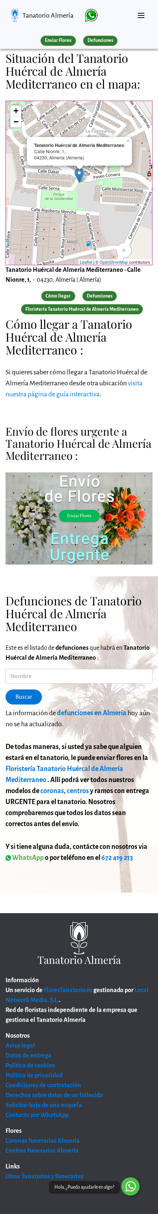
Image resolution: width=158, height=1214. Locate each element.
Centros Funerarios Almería (42, 1151)
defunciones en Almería (91, 713)
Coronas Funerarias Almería (43, 1141)
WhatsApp (27, 857)
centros (78, 791)
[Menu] (141, 12)
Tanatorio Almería (47, 15)
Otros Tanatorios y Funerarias (44, 1176)
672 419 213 (117, 857)
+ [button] (16, 110)
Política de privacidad (34, 1075)
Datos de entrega (28, 1055)
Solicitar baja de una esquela (44, 1105)
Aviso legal (20, 1045)
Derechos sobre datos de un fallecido (54, 1095)
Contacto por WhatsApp (37, 1115)
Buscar (23, 697)
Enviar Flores (58, 40)
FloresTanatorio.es (68, 990)
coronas (52, 791)
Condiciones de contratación (43, 1085)
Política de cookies (30, 1065)
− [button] (16, 121)
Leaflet (86, 262)
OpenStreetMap (114, 262)
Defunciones (100, 40)
